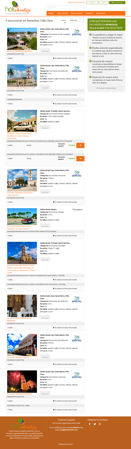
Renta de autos (76, 13)
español (92, 2)
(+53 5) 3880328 (73, 427)
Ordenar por (63, 21)
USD (103, 2)
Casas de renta (62, 13)
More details (45, 51)
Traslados (89, 13)
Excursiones (100, 13)
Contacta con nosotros (76, 2)
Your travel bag (117, 2)
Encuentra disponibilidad (107, 88)
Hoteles (51, 13)
